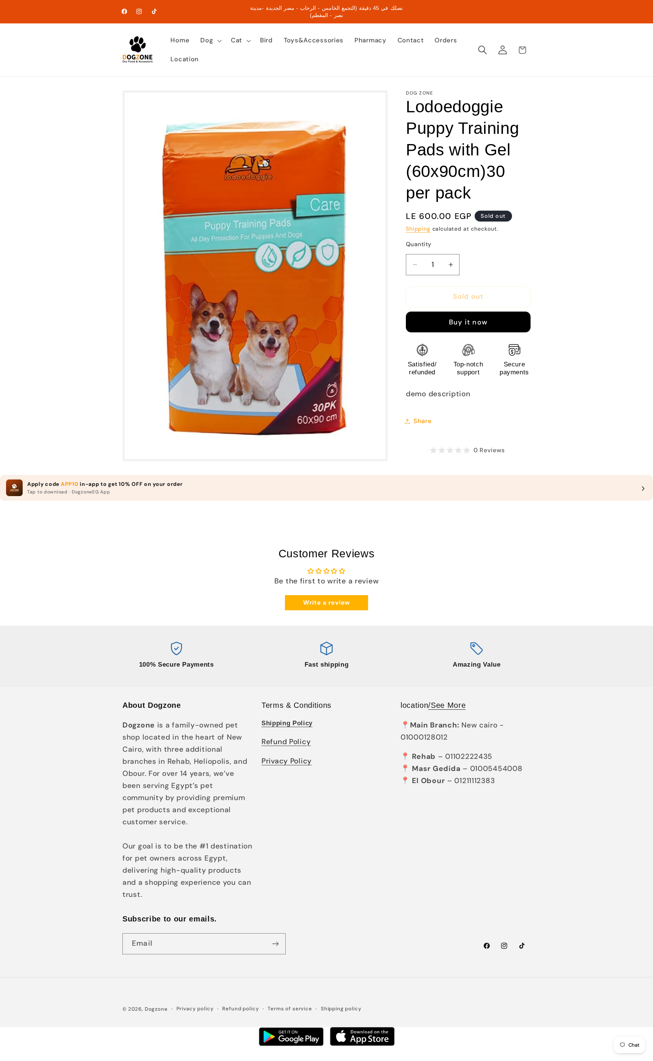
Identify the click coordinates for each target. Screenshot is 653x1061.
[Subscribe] (275, 943)
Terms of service (290, 1008)
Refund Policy (286, 741)
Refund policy (240, 1008)
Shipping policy (341, 1008)
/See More (447, 705)
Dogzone (156, 1009)
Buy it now (468, 322)
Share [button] (422, 421)
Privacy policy (195, 1008)
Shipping (418, 228)
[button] (210, 40)
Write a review (326, 603)
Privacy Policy (287, 761)
